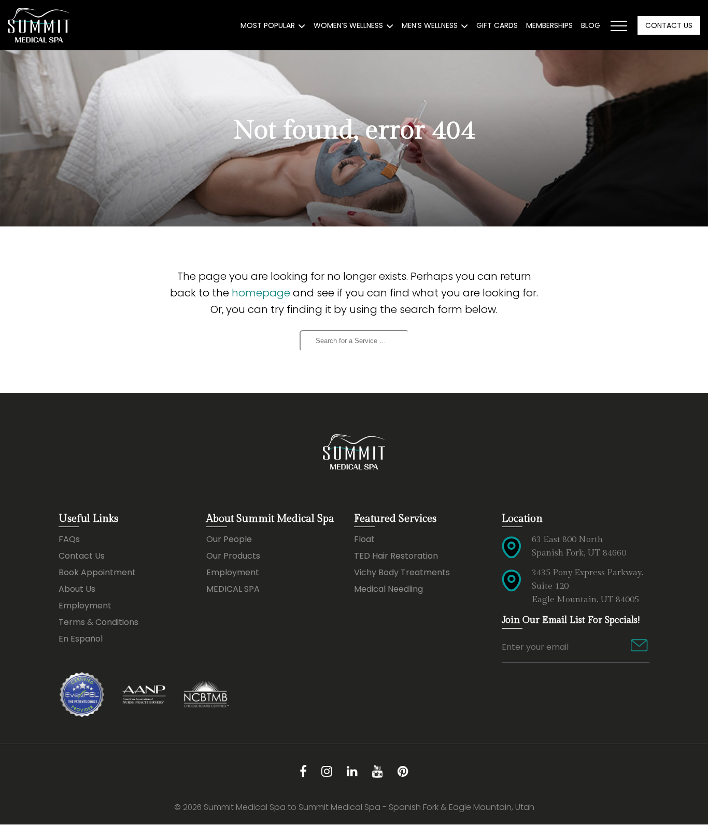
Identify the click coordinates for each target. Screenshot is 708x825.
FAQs (69, 539)
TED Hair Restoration (396, 556)
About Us (77, 589)
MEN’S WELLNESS (430, 25)
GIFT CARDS (497, 25)
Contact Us (668, 25)
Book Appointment (97, 572)
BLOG (590, 25)
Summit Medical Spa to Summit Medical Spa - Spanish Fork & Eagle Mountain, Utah (369, 807)
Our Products (233, 556)
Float (364, 539)
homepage (261, 293)
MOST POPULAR (267, 25)
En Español (81, 639)
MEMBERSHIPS (549, 25)
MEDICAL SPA (233, 589)
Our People (229, 539)
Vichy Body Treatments (402, 572)
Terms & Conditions (98, 622)
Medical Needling (388, 589)
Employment (85, 605)
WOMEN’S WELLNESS (348, 25)
